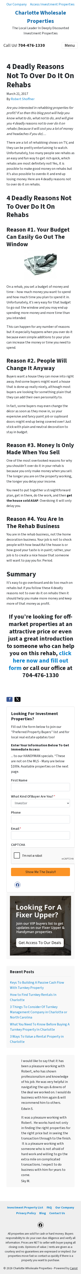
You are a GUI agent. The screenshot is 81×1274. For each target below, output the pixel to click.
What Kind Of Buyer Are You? (33, 796)
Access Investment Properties (52, 4)
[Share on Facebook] (9, 699)
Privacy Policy (26, 1213)
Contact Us (57, 1213)
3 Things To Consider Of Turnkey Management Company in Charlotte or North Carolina (38, 1012)
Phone (16, 812)
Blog (42, 1213)
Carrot (74, 1268)
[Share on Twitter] (17, 699)
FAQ (49, 1207)
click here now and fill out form (40, 660)
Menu (70, 45)
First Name (19, 780)
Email (16, 828)
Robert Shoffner (23, 99)
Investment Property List (25, 1207)
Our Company (16, 4)
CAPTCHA (18, 844)
